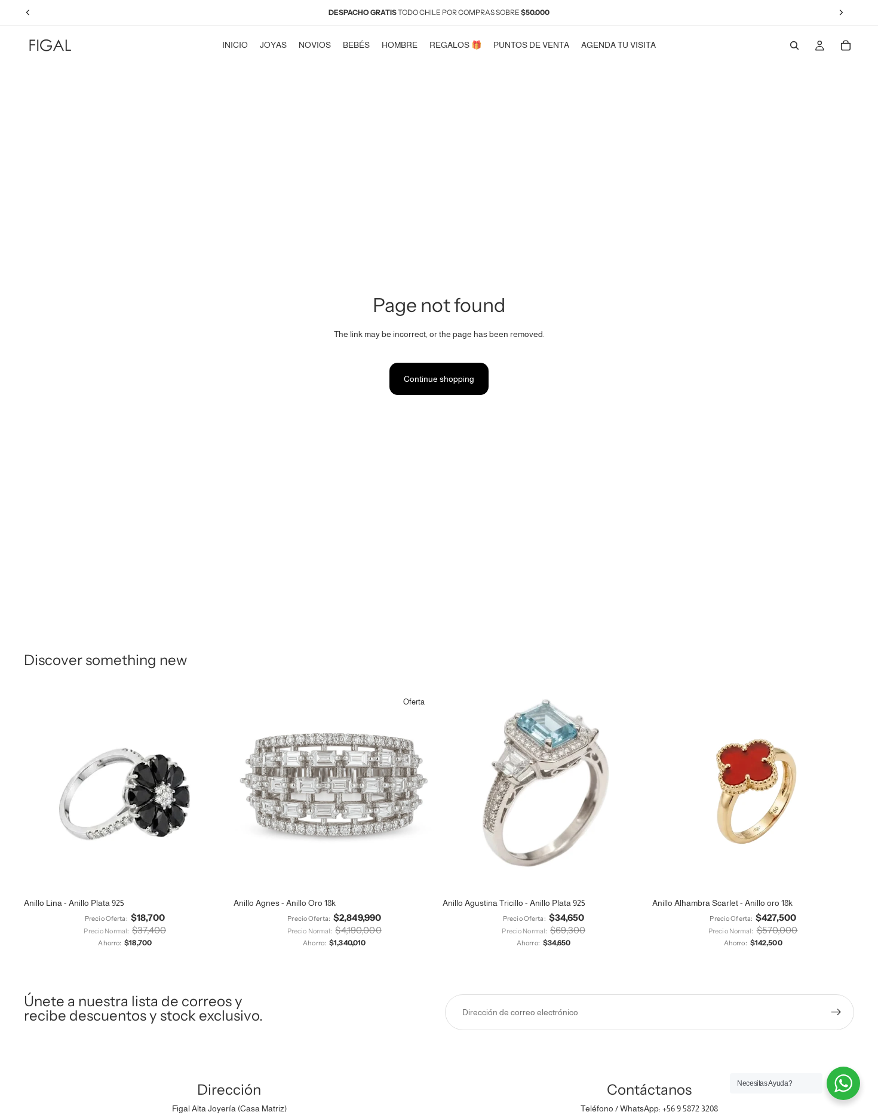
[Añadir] (417, 873)
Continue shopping (439, 379)
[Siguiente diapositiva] (208, 790)
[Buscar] (794, 45)
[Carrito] (846, 45)
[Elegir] (208, 873)
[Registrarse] (836, 1012)
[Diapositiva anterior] (42, 790)
